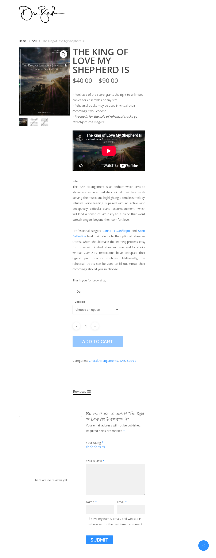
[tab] (82, 391)
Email (122, 502)
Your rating (94, 443)
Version (80, 302)
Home (23, 41)
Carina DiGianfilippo (116, 231)
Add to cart (97, 341)
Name (91, 502)
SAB (34, 41)
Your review (95, 461)
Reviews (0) (82, 391)
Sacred (131, 361)
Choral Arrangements (103, 361)
